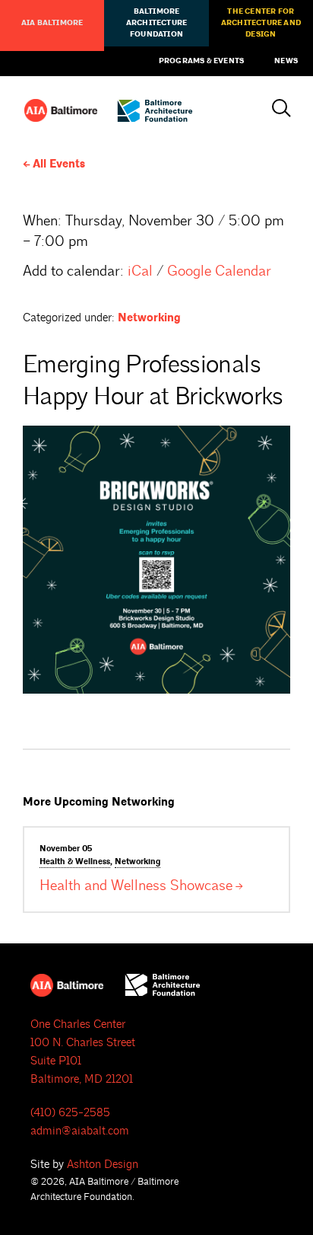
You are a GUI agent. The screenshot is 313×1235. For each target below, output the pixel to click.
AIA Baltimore (52, 23)
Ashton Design (102, 1164)
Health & (75, 862)
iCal (140, 271)
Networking (149, 318)
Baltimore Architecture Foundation (156, 23)
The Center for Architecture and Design (261, 23)
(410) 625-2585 (70, 1113)
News (286, 61)
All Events (59, 164)
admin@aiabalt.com (79, 1131)
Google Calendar (219, 271)
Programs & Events (201, 61)
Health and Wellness (136, 885)
